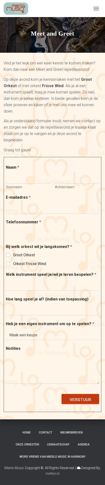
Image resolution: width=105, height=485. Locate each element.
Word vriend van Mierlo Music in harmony (52, 456)
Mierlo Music (14, 468)
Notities (13, 348)
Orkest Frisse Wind (29, 263)
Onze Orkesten (27, 444)
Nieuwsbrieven (71, 432)
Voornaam (14, 187)
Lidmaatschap (58, 444)
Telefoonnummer (23, 222)
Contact (45, 432)
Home (26, 432)
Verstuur (80, 399)
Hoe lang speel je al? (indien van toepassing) (47, 299)
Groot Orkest (24, 255)
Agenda (84, 444)
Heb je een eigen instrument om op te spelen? (50, 323)
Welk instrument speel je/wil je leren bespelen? (51, 274)
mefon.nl (52, 473)
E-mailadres (18, 197)
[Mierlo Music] (18, 8)
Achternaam (64, 187)
